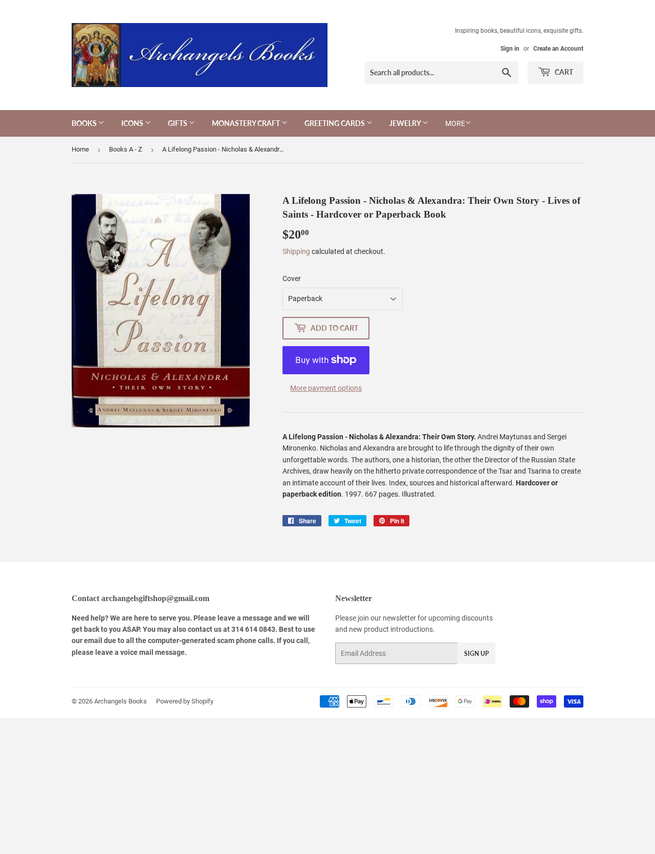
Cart (563, 72)
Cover (291, 278)
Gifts (178, 123)
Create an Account (558, 48)
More (455, 123)
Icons (133, 123)
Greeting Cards (335, 123)
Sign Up (476, 653)
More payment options (326, 388)
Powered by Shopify (184, 701)
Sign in (509, 48)
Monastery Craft (246, 123)
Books (85, 123)
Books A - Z (125, 149)
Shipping (296, 251)
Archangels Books (120, 701)
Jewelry (405, 123)
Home (80, 149)
